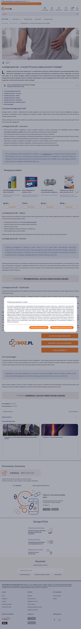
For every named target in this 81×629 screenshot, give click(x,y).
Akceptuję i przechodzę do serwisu (62, 327)
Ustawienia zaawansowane (39, 327)
